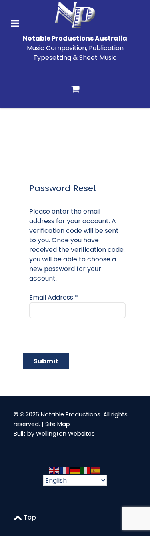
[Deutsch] (75, 470)
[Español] (96, 470)
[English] (54, 470)
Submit (46, 361)
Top (29, 517)
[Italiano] (85, 470)
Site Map (57, 424)
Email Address (53, 297)
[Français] (65, 470)
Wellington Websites (65, 434)
